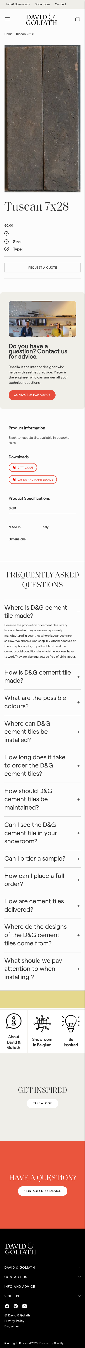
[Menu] (7, 19)
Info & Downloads (18, 4)
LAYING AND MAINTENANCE (35, 479)
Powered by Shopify (51, 1343)
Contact (60, 4)
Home (8, 34)
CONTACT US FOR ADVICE (42, 1191)
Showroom (42, 4)
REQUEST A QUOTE (42, 267)
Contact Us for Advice (32, 394)
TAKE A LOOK (42, 1103)
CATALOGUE (25, 467)
